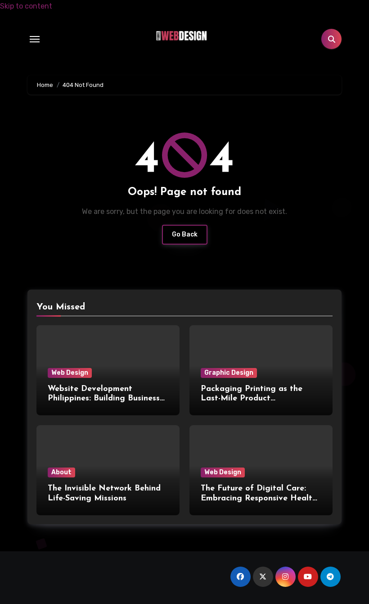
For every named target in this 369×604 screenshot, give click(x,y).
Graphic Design (228, 373)
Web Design (69, 373)
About (61, 472)
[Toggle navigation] (34, 39)
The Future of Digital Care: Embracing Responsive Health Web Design (259, 498)
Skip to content (26, 6)
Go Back (185, 234)
